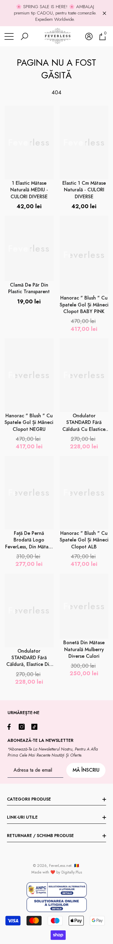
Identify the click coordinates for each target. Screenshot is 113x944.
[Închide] (104, 13)
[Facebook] (10, 727)
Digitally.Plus (71, 872)
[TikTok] (35, 727)
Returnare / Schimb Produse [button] (40, 836)
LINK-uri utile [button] (22, 817)
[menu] (9, 36)
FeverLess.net (60, 865)
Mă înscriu (86, 770)
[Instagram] (23, 727)
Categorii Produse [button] (29, 799)
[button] (24, 36)
